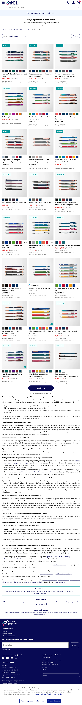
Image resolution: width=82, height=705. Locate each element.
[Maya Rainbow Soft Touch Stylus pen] (67, 270)
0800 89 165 (12, 636)
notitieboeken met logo (63, 574)
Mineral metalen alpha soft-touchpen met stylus (37, 472)
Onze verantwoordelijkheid (10, 670)
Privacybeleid (6, 649)
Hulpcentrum (46, 658)
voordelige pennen (15, 582)
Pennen (27, 29)
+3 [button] (51, 114)
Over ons (4, 665)
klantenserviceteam (59, 565)
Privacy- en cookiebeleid (9, 668)
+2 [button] (25, 242)
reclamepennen (60, 582)
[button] (3, 71)
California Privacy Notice (53, 694)
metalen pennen (63, 580)
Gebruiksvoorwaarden (8, 672)
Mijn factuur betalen (48, 662)
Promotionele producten (9, 683)
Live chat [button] (4, 631)
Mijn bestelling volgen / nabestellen (52, 660)
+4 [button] (25, 114)
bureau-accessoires (46, 574)
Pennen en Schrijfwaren (15, 29)
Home (4, 29)
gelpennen (5, 582)
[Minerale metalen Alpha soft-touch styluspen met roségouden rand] (41, 142)
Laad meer (41, 388)
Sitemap (44, 667)
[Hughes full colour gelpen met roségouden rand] (14, 270)
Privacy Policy (39, 694)
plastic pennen (75, 580)
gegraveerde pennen (49, 580)
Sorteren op (6, 36)
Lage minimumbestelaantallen (14, 559)
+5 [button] (51, 242)
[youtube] (16, 659)
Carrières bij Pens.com (8, 677)
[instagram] (7, 659)
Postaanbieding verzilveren (50, 665)
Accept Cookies (54, 701)
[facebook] (3, 659)
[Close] (78, 689)
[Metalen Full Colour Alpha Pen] (41, 270)
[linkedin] (11, 659)
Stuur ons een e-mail (8, 633)
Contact (44, 669)
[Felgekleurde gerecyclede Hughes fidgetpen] (41, 313)
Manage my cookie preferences (32, 701)
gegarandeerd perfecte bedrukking (58, 557)
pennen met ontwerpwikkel (33, 582)
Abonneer (75, 645)
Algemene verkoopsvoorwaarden (11, 675)
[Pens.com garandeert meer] (9, 623)
